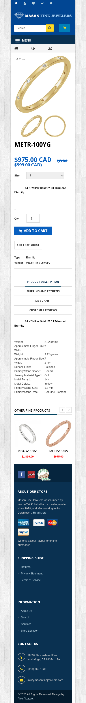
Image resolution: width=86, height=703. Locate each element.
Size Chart (43, 301)
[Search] (50, 28)
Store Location (29, 630)
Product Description (43, 282)
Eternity (30, 257)
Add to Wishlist (28, 245)
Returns (25, 567)
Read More (40, 512)
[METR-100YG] (32, 126)
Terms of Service (31, 580)
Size (17, 175)
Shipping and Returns (43, 291)
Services (26, 624)
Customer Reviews (43, 310)
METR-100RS (58, 451)
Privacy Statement (32, 573)
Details (29, 434)
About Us (26, 610)
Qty (16, 218)
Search (25, 617)
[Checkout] (41, 3)
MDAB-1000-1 (27, 451)
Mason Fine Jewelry (38, 262)
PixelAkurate (25, 698)
